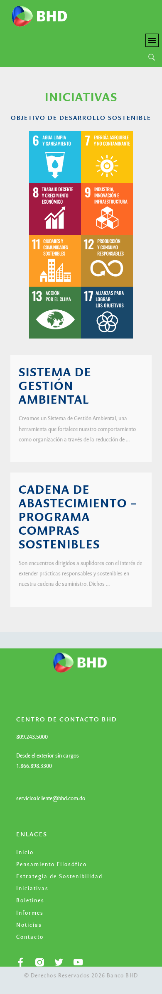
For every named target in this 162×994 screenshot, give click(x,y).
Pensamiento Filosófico (51, 865)
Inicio (25, 853)
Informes (30, 913)
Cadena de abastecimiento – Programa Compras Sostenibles (78, 518)
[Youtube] (78, 962)
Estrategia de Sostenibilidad (59, 877)
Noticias (29, 925)
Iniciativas (32, 889)
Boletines (30, 901)
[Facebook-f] (20, 962)
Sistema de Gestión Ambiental (55, 387)
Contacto (30, 937)
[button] (152, 40)
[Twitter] (58, 962)
